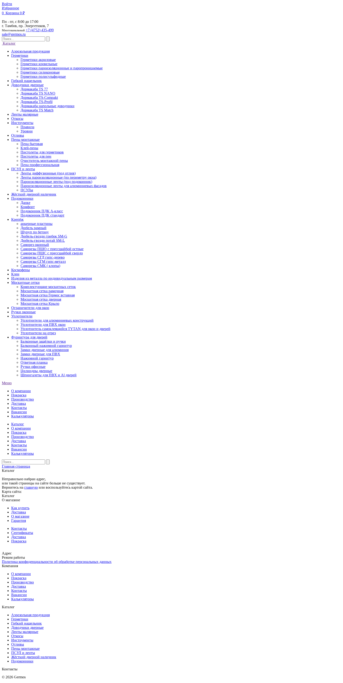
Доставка (18, 404)
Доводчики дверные (27, 628)
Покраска (18, 395)
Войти (7, 4)
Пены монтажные (25, 649)
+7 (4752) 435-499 (40, 30)
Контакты (19, 408)
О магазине (20, 516)
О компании (21, 391)
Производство (22, 399)
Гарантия (18, 521)
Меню (7, 383)
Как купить (20, 508)
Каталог (9, 43)
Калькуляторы (22, 416)
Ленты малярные (24, 632)
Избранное (10, 8)
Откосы (17, 636)
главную (31, 487)
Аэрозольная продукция (30, 615)
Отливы (17, 644)
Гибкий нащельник (26, 623)
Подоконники (22, 661)
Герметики (19, 619)
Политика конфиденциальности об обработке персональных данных (57, 562)
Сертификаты (22, 533)
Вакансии (19, 412)
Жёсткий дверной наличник (33, 657)
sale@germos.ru (14, 34)
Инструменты (22, 640)
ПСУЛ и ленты (23, 653)
